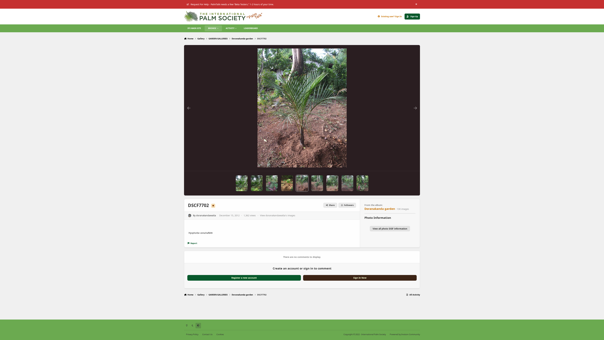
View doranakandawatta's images (277, 215)
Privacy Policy (192, 334)
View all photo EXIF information (390, 228)
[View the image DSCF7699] (332, 183)
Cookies (220, 334)
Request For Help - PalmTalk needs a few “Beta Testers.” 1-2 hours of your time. (232, 4)
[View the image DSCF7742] (257, 183)
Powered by (405, 334)
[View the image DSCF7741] (272, 183)
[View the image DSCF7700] (317, 183)
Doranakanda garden (379, 209)
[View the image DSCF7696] (362, 183)
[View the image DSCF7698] (347, 183)
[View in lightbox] (302, 108)
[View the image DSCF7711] (287, 183)
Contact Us (207, 334)
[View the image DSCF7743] (242, 183)
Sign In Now (359, 277)
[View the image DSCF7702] (302, 183)
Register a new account (244, 277)
